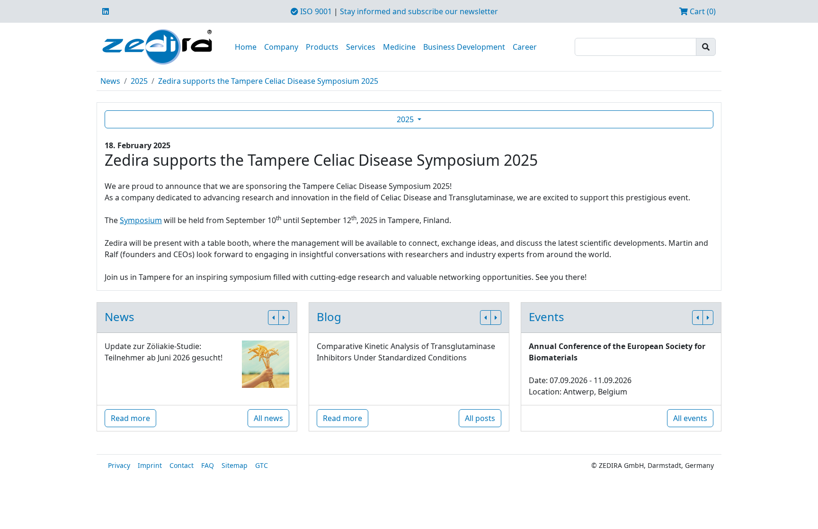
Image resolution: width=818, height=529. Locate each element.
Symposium (141, 220)
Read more (130, 418)
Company (281, 47)
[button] (273, 317)
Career (525, 47)
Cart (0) (702, 11)
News (110, 81)
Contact (181, 465)
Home (246, 47)
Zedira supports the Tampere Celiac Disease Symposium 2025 (268, 81)
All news (268, 418)
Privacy (119, 465)
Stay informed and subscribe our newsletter (419, 11)
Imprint (150, 465)
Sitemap (235, 465)
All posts (480, 418)
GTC (261, 465)
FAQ (207, 465)
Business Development (464, 47)
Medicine (399, 47)
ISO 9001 (315, 11)
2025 (139, 81)
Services (360, 47)
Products (322, 47)
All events (690, 418)
